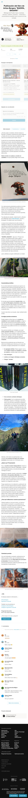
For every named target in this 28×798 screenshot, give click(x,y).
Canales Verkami (5, 745)
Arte (16, 730)
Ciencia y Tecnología (19, 731)
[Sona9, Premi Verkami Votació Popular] (23, 789)
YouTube (16, 745)
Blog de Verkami (5, 742)
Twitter (15, 744)
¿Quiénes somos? (5, 747)
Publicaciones (18, 737)
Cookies (3, 767)
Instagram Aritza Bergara (7, 606)
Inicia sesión (16, 629)
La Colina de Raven (10, 716)
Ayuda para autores (19, 753)
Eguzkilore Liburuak (6, 601)
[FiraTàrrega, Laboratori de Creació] (14, 789)
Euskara (16, 58)
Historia (22, 39)
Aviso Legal (3, 765)
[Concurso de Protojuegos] (5, 789)
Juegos (16, 736)
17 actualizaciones (15, 129)
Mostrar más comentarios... (14, 703)
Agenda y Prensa (5, 744)
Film (16, 734)
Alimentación (4, 730)
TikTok (15, 748)
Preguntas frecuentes (6, 753)
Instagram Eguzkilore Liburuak (8, 607)
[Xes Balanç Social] (14, 779)
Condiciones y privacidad (6, 763)
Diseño (3, 734)
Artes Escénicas (5, 731)
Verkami (14, 2)
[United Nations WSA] (23, 779)
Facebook (16, 742)
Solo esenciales (14, 795)
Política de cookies (20, 793)
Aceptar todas (23, 795)
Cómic (16, 733)
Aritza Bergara (8, 39)
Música (3, 737)
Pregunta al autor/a (6, 618)
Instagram (16, 747)
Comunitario (4, 733)
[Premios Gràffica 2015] (5, 779)
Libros (18, 39)
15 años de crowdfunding (7, 748)
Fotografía (3, 736)
